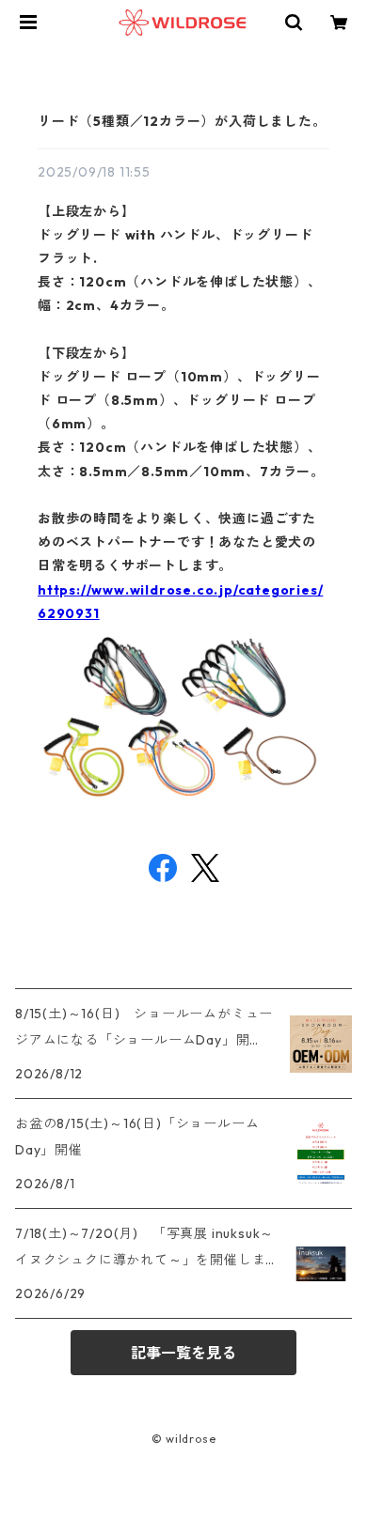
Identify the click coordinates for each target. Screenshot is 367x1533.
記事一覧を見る (183, 1352)
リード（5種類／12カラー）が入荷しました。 (182, 121)
